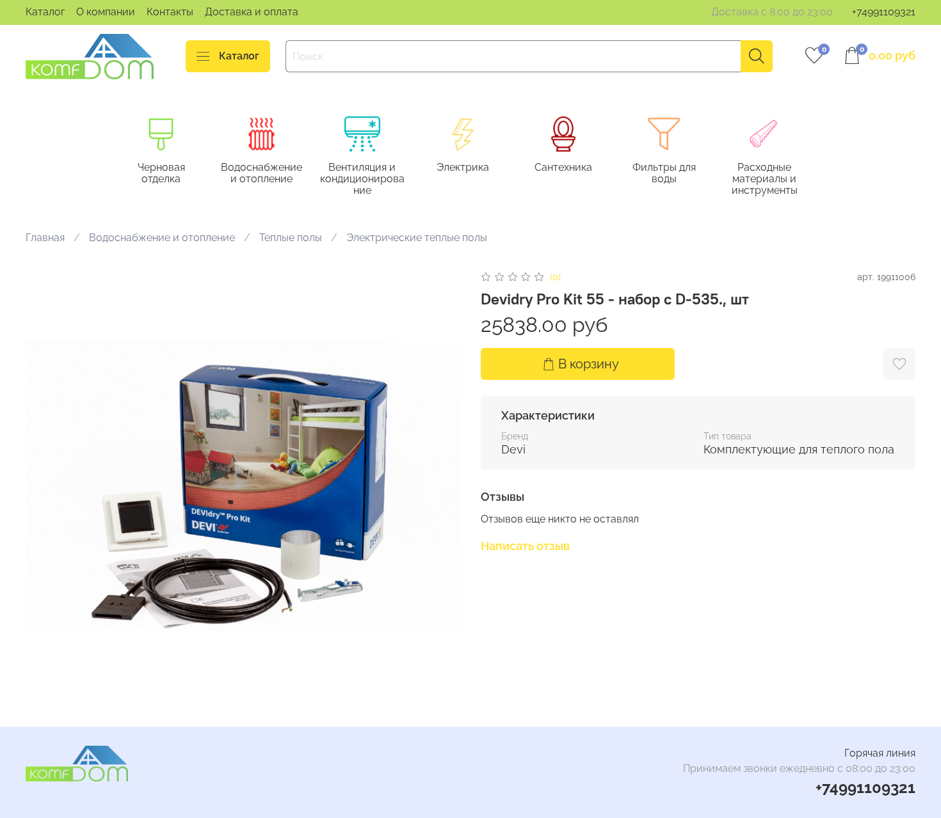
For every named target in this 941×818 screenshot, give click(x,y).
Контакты (170, 12)
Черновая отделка (161, 173)
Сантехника (563, 168)
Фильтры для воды (664, 173)
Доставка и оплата (251, 12)
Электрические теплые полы (416, 238)
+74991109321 (883, 12)
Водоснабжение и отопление (261, 173)
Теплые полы (290, 238)
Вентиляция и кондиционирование (362, 179)
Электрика (463, 168)
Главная (45, 238)
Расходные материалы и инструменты (765, 179)
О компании (105, 12)
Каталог (45, 12)
